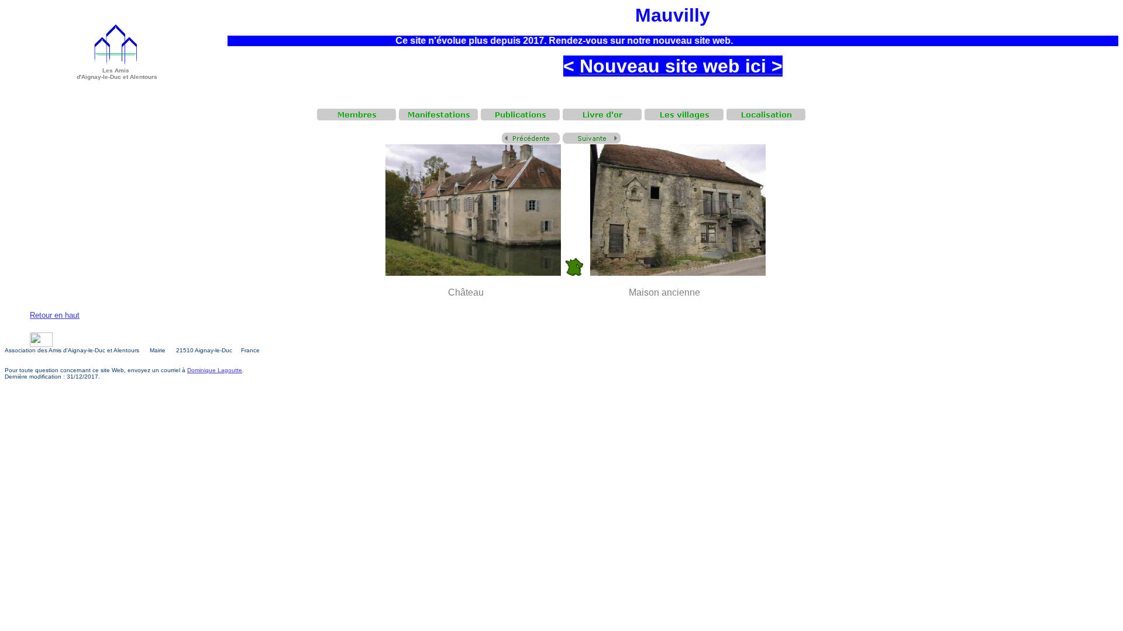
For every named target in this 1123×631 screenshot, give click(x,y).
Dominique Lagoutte (214, 370)
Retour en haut (55, 315)
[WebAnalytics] (41, 344)
